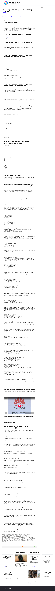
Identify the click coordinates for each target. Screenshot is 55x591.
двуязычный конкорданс (27, 534)
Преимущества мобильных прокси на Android (7, 557)
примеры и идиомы (5, 540)
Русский (28, 540)
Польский (10, 539)
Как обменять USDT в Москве (47, 557)
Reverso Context (5, 534)
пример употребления (30, 539)
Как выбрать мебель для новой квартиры (33, 579)
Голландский (20, 534)
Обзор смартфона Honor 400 (47, 573)
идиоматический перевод (6, 536)
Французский (4, 541)
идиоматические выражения (16, 535)
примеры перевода (13, 540)
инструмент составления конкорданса (8, 537)
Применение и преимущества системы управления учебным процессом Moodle (20, 573)
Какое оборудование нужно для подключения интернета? (34, 558)
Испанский (18, 537)
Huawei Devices (14, 2)
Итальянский (23, 537)
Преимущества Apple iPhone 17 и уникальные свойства (7, 573)
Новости (28, 2)
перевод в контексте (24, 538)
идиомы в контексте (15, 536)
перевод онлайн (5, 539)
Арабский (15, 534)
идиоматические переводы (26, 535)
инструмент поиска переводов (25, 536)
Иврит (10, 535)
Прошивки (37, 2)
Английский (11, 534)
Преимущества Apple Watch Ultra (19, 564)
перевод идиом (32, 538)
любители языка (13, 538)
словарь (31, 540)
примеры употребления (22, 540)
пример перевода (22, 539)
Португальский (15, 539)
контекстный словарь (6, 538)
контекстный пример (29, 537)
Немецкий (18, 538)
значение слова (5, 535)
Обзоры (32, 2)
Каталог (41, 2)
